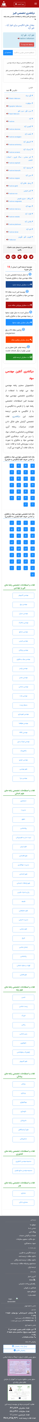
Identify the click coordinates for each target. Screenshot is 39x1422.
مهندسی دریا (23, 778)
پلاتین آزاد (28, 221)
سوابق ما (33, 1224)
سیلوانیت (29, 103)
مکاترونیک (23, 750)
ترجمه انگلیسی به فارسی (27, 1252)
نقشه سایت (32, 1295)
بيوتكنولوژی (23, 1102)
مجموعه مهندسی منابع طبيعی (23, 1170)
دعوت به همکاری (30, 1243)
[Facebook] (25, 257)
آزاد (30, 118)
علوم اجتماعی (23, 874)
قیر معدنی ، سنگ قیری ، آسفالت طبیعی (19, 159)
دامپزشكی (23, 1120)
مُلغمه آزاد (28, 134)
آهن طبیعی (28, 190)
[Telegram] (31, 257)
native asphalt (14, 163)
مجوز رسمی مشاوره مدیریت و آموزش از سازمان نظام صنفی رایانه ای (19, 1381)
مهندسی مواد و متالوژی (23, 659)
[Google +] (13, 257)
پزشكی (23, 1084)
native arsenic (14, 152)
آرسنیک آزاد (27, 149)
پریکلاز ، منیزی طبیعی (24, 198)
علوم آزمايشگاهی (23, 1129)
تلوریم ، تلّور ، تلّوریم (25, 237)
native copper (14, 178)
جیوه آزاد (29, 206)
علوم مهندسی (23, 769)
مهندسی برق (23, 604)
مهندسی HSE (23, 732)
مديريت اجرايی (23, 919)
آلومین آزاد (28, 126)
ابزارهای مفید (31, 1291)
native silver (14, 232)
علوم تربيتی (23, 846)
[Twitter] (19, 257)
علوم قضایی (23, 974)
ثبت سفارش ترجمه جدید (21, 284)
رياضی (23, 1024)
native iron (13, 193)
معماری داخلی (23, 1202)
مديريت (23, 810)
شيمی (23, 997)
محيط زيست (23, 705)
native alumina (14, 129)
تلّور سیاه (29, 95)
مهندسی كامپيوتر (23, 595)
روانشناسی (23, 828)
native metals (14, 216)
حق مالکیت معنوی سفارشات (25, 1239)
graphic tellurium (15, 106)
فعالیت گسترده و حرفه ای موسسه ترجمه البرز (19, 1404)
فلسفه (23, 901)
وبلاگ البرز (32, 1232)
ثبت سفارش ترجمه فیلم (21, 357)
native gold (13, 186)
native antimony (15, 144)
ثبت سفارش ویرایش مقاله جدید (19, 305)
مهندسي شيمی (23, 641)
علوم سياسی (23, 929)
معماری (23, 1193)
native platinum (15, 224)
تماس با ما (32, 1228)
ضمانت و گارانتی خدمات (27, 1235)
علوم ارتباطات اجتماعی (23, 883)
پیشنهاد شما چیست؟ (27, 44)
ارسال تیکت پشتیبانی (20, 1346)
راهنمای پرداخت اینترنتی (27, 1283)
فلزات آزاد (28, 213)
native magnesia (15, 201)
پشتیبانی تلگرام (20, 1350)
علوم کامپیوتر (23, 1061)
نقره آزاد (29, 229)
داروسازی (23, 1111)
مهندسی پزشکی (23, 650)
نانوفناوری (23, 1043)
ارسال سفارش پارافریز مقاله (20, 340)
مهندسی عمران (23, 613)
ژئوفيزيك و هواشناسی (23, 1052)
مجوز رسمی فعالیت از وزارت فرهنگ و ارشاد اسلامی (19, 1357)
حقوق (23, 819)
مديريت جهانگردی (23, 864)
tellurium (12, 239)
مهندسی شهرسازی (23, 714)
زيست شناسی (23, 1006)
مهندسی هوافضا (23, 723)
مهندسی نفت (23, 695)
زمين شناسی (23, 1033)
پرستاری (23, 1093)
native (11, 121)
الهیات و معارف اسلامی (23, 965)
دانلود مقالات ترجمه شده (27, 1256)
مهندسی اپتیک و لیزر (23, 741)
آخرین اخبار (32, 1276)
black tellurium (14, 98)
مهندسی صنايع (23, 631)
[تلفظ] (19, 38)
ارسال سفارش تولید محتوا (21, 322)
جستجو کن (8, 52)
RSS (31, 1280)
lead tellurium (14, 113)
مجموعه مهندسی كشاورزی (23, 1161)
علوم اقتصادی (23, 855)
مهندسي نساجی (23, 686)
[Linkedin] (8, 257)
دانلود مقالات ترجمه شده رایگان (25, 1260)
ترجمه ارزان (32, 1267)
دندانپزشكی (23, 1138)
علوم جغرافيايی (23, 910)
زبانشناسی (23, 956)
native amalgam (15, 137)
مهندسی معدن (23, 677)
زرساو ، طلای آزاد (26, 183)
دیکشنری (16, 416)
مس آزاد (29, 175)
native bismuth (14, 170)
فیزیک (23, 1015)
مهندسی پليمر (23, 668)
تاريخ (23, 938)
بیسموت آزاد (27, 167)
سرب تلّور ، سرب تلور (25, 111)
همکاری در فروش (30, 1287)
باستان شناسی (23, 947)
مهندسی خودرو (23, 760)
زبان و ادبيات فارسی (23, 892)
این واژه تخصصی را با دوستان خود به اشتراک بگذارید (19, 248)
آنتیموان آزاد (27, 141)
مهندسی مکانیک (23, 622)
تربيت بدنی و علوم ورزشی (23, 837)
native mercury (15, 209)
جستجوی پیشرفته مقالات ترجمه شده (23, 1263)
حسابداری (23, 800)
